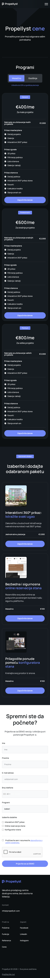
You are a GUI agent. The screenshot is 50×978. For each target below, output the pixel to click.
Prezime (5, 758)
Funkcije (5, 934)
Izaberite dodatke (9, 817)
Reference (6, 940)
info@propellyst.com (11, 911)
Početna (5, 928)
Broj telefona (7, 787)
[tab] (16, 78)
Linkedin (23, 934)
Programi (6, 802)
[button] (46, 4)
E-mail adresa (8, 773)
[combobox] (6, 794)
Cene (4, 947)
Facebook (24, 928)
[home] (10, 4)
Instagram (24, 940)
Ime (3, 743)
